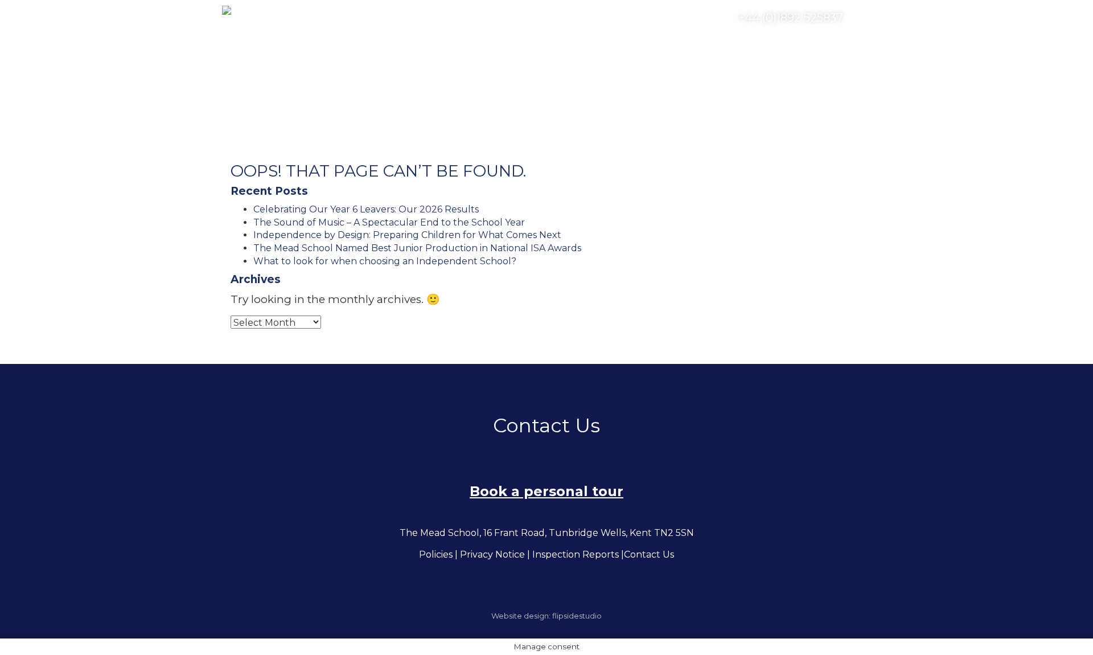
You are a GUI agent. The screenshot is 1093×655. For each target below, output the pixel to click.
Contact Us (649, 554)
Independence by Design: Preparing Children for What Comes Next (407, 235)
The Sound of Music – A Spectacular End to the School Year (389, 222)
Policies (436, 554)
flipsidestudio (577, 615)
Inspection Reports (575, 554)
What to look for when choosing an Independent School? (384, 261)
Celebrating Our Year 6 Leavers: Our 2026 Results (366, 209)
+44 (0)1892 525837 (789, 17)
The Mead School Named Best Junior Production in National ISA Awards (417, 248)
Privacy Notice (492, 554)
